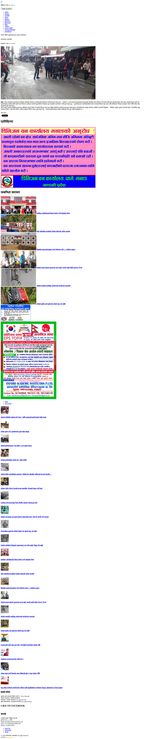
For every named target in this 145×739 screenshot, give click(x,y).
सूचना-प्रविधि (9, 28)
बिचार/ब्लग (8, 23)
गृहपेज (6, 12)
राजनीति (7, 16)
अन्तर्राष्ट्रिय (8, 31)
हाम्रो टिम (7, 728)
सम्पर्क (6, 732)
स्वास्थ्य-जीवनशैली (10, 30)
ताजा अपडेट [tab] (8, 403)
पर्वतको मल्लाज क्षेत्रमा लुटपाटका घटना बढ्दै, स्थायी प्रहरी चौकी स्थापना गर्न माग (59, 268)
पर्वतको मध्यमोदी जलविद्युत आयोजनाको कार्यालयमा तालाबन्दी (53, 286)
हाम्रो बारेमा (8, 730)
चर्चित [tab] (6, 402)
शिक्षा (6, 24)
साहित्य (7, 26)
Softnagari (10, 737)
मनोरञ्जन (7, 21)
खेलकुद (7, 19)
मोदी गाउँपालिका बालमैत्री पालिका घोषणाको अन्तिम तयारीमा (53, 231)
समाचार (7, 14)
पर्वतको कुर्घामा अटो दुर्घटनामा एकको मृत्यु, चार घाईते (51, 304)
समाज (6, 17)
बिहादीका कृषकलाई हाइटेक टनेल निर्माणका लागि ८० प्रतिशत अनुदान (56, 249)
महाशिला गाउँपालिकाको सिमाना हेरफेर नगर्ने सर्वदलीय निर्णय (53, 213)
